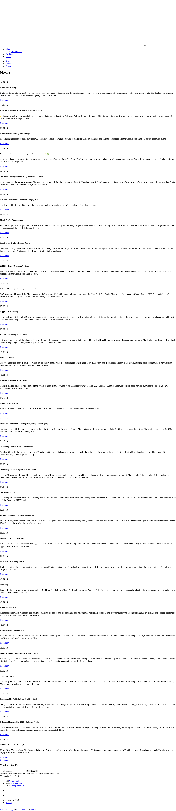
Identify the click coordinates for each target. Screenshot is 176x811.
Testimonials (16, 51)
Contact (9, 66)
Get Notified (32, 771)
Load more (4, 760)
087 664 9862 (17, 783)
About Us (10, 49)
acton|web (35, 810)
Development (22, 810)
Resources (10, 61)
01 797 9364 (14, 781)
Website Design (7, 810)
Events (8, 56)
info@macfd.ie (18, 786)
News (8, 64)
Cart (7, 805)
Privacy (9, 802)
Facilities (9, 54)
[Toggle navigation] (145, 45)
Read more (4, 100)
